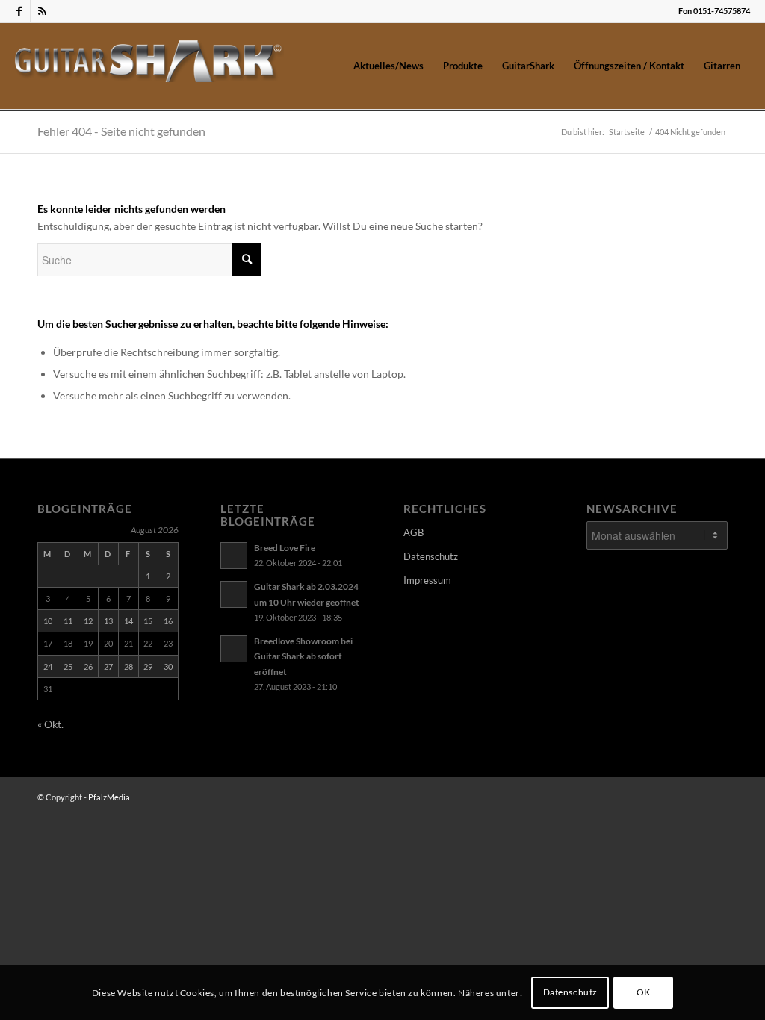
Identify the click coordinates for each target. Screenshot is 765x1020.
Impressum (427, 580)
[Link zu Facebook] (19, 11)
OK (644, 992)
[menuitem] (388, 65)
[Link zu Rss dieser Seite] (42, 11)
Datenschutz (430, 556)
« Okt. (50, 724)
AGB (413, 532)
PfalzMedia (109, 797)
